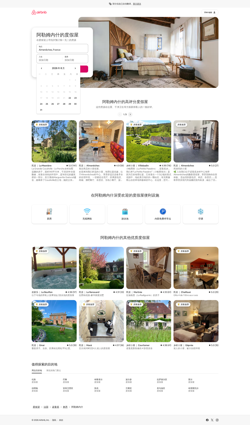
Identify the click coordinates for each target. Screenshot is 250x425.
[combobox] (62, 50)
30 (75, 104)
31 (41, 110)
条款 (61, 420)
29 (70, 104)
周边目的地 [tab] (37, 370)
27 (58, 104)
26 (52, 104)
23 (75, 98)
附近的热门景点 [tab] (54, 370)
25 (47, 104)
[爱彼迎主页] (39, 12)
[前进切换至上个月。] (41, 68)
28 (64, 104)
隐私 (54, 420)
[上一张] (119, 114)
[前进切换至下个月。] (75, 68)
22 (70, 98)
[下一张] (130, 114)
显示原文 (137, 3)
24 (41, 104)
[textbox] (49, 60)
